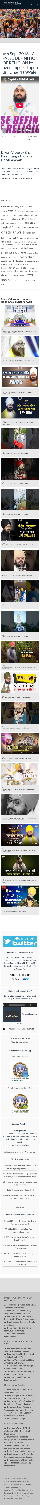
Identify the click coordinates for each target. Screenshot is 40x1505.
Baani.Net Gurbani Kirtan (14, 1499)
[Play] (4, 1005)
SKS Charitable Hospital (17, 1418)
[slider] (34, 1004)
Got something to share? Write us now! (20, 1152)
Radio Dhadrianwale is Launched (20, 1190)
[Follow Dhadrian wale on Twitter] (21, 1474)
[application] (20, 1005)
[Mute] (30, 1005)
